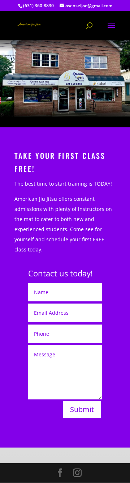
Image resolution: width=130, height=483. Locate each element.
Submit (82, 409)
